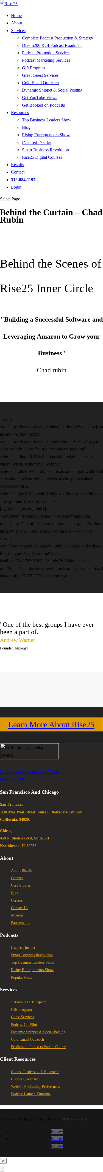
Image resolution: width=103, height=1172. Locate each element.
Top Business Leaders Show (46, 120)
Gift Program (33, 68)
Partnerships (20, 923)
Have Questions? (13, 772)
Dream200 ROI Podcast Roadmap (52, 45)
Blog (26, 127)
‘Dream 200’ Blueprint (28, 1002)
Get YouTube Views (39, 97)
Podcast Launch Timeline (31, 1094)
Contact (17, 172)
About (16, 23)
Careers (17, 900)
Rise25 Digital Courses (42, 157)
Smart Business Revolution (45, 149)
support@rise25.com (43, 772)
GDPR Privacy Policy (75, 1119)
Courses (17, 878)
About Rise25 (21, 871)
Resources (20, 112)
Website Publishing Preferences (35, 1087)
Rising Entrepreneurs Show (46, 134)
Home (16, 15)
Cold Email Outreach (40, 82)
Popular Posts (21, 977)
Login (16, 187)
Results (17, 164)
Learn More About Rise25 (51, 724)
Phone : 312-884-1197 (17, 779)
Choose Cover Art (25, 1079)
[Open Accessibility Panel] (2, 1168)
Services (18, 30)
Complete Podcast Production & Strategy (57, 38)
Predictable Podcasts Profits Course (38, 1047)
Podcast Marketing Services (46, 60)
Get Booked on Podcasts (43, 105)
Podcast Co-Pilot (24, 1025)
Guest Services (22, 1017)
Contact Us (19, 908)
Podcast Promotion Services (46, 52)
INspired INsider (36, 142)
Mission (17, 915)
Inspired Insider (23, 948)
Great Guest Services (40, 75)
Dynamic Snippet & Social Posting (52, 90)
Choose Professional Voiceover (35, 1072)
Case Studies (20, 885)
